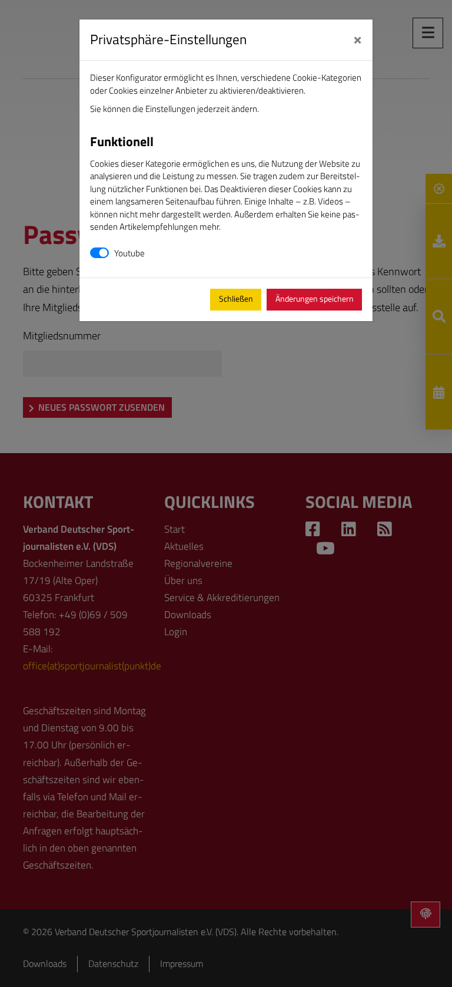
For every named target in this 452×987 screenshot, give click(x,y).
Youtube (129, 253)
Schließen (236, 298)
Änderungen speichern (314, 298)
